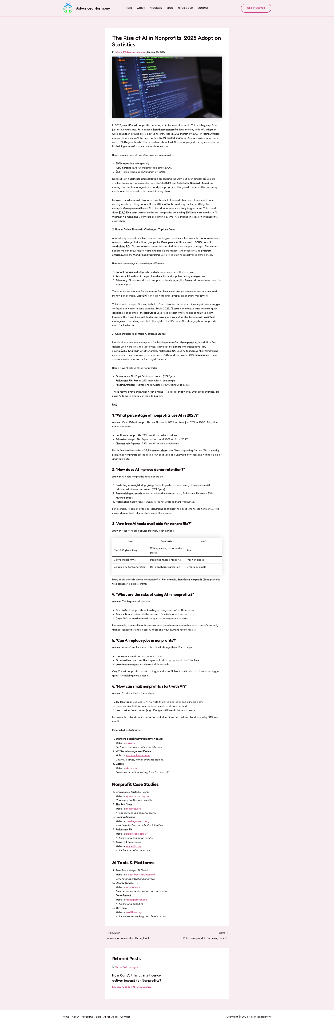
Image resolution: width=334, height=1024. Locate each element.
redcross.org (133, 809)
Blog (170, 8)
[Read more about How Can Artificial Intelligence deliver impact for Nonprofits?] (125, 967)
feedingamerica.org (137, 821)
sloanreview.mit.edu (138, 755)
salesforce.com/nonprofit (141, 875)
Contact (203, 8)
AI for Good (185, 8)
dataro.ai (131, 768)
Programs (156, 8)
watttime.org (134, 912)
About (141, 8)
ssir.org (130, 743)
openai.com (133, 887)
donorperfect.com (137, 900)
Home (129, 8)
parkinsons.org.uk (136, 834)
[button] (256, 8)
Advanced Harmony (93, 8)
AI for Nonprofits (142, 987)
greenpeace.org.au (137, 796)
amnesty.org (133, 846)
